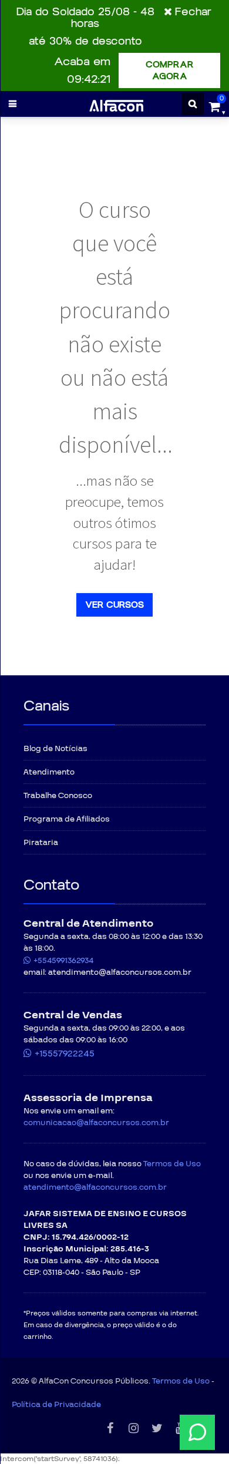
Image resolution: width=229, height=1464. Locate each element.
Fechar (193, 12)
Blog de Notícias (55, 749)
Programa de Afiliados (66, 819)
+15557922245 (65, 1053)
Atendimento (49, 772)
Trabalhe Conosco (57, 796)
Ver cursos (114, 605)
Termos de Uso (172, 1164)
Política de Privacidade (56, 1405)
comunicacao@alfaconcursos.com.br (96, 1123)
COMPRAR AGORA (170, 70)
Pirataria (40, 843)
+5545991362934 (63, 961)
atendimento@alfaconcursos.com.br (95, 1187)
